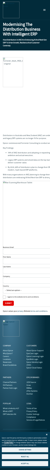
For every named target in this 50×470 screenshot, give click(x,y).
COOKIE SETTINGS (25, 450)
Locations (7, 359)
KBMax (29, 388)
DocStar (29, 394)
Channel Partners (10, 382)
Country (6, 286)
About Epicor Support (35, 350)
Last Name (7, 266)
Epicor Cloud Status (34, 368)
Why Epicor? (7, 353)
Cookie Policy (8, 443)
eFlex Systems (32, 391)
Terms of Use (31, 408)
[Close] (46, 434)
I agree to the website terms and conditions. (23, 297)
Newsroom (7, 362)
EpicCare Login (32, 353)
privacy (20, 311)
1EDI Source (31, 382)
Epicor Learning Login (35, 356)
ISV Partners (7, 385)
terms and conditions (39, 311)
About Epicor (8, 350)
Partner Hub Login (10, 388)
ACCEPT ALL (25, 463)
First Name (7, 257)
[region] (25, 450)
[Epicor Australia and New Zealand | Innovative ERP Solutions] (11, 10)
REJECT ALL (25, 457)
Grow (28, 385)
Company (6, 276)
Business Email (8, 247)
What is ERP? (8, 411)
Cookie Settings (32, 414)
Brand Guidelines (10, 365)
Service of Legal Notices (35, 420)
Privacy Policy (31, 411)
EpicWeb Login (32, 359)
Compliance (31, 417)
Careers (6, 356)
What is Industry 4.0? (11, 408)
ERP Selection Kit (9, 414)
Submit (8, 303)
